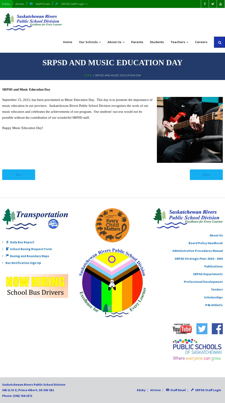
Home (88, 75)
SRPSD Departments (208, 274)
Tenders (217, 289)
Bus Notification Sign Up (23, 263)
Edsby (6, 3)
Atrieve (19, 3)
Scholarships (213, 297)
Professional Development (203, 282)
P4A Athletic (214, 305)
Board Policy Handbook (206, 243)
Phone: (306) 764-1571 (17, 396)
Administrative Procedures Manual (197, 251)
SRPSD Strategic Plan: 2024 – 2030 (199, 259)
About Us (216, 235)
